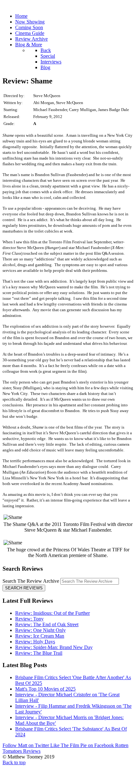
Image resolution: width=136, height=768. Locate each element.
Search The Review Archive (31, 581)
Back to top (14, 762)
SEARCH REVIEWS (24, 588)
